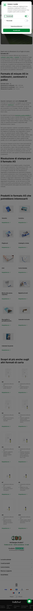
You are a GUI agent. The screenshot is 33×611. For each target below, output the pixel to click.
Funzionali (9, 16)
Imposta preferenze (16, 26)
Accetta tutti (16, 30)
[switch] (26, 16)
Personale (9, 20)
